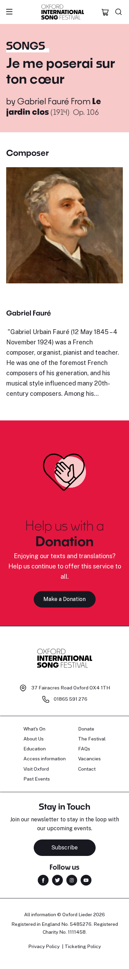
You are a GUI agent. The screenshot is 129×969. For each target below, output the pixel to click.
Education (34, 748)
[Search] (119, 12)
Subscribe (64, 847)
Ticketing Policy (83, 946)
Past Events (36, 779)
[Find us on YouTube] (86, 879)
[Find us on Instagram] (71, 879)
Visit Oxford (36, 769)
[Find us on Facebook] (43, 879)
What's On (34, 729)
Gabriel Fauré (43, 101)
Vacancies (89, 758)
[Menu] (9, 12)
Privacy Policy (44, 946)
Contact (87, 769)
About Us (33, 738)
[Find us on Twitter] (57, 879)
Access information (44, 758)
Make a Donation (64, 599)
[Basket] (105, 12)
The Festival (92, 738)
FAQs (84, 748)
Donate (86, 729)
